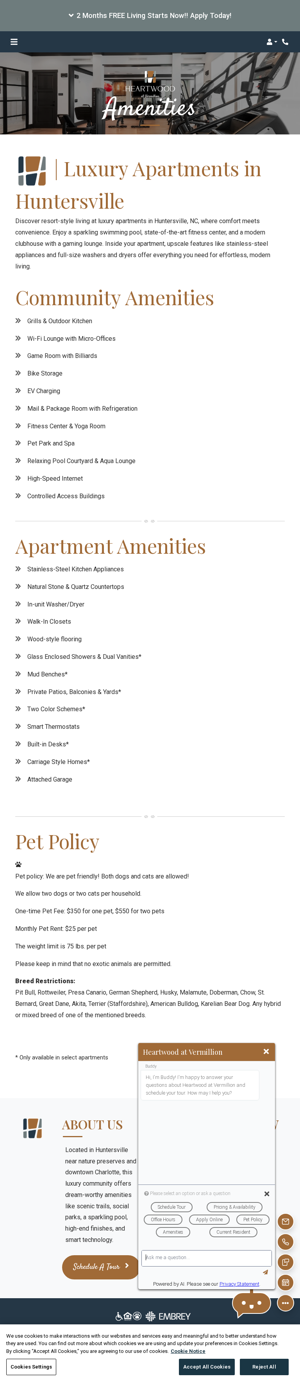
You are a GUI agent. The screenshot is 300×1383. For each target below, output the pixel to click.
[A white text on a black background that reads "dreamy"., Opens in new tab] (150, 1316)
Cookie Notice (188, 1351)
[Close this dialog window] (266, 1052)
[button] (150, 15)
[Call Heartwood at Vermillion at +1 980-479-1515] (286, 41)
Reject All (264, 1367)
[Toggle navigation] (14, 41)
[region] (150, 1353)
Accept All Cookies (206, 1367)
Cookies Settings (31, 1367)
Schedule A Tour (97, 1267)
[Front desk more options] (285, 1303)
